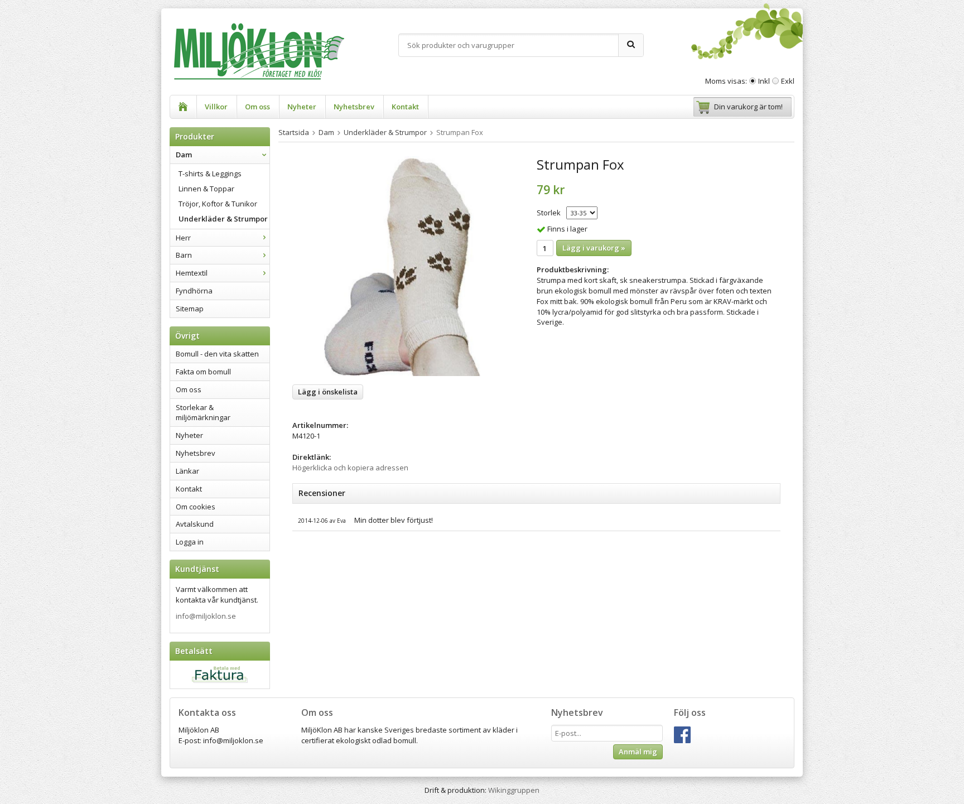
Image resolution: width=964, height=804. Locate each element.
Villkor (216, 107)
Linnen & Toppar (206, 189)
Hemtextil (192, 273)
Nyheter (301, 107)
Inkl (764, 81)
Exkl (787, 81)
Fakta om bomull (203, 372)
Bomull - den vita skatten (217, 354)
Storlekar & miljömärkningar (203, 412)
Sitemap (190, 309)
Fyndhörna (194, 291)
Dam (184, 155)
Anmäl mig (638, 752)
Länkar (187, 471)
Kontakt (405, 107)
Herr (183, 238)
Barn (184, 255)
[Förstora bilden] (402, 266)
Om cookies (195, 507)
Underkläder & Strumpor (223, 219)
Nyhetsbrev (354, 107)
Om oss (257, 107)
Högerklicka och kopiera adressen (350, 468)
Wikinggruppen (513, 790)
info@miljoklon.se (206, 616)
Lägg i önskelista (328, 392)
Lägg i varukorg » (593, 248)
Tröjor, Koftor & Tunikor (218, 204)
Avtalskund (195, 524)
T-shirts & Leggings (210, 173)
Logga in (190, 542)
